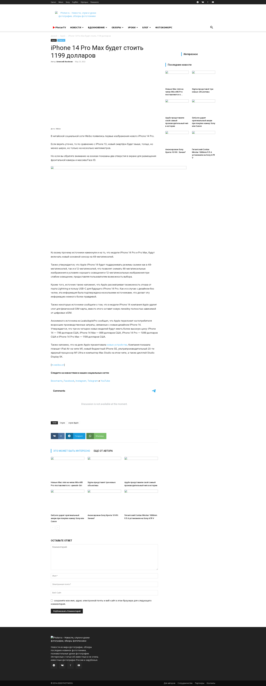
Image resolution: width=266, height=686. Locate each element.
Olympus (84, 2)
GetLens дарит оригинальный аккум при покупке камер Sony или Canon (67, 518)
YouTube (105, 380)
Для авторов (169, 683)
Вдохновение (96, 27)
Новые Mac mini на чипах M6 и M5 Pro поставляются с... (174, 92)
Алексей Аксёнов (64, 61)
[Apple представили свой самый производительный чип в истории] (141, 468)
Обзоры (116, 27)
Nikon (60, 2)
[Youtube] (213, 2)
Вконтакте (56, 380)
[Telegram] (197, 2)
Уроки (131, 27)
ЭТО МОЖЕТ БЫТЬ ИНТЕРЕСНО (71, 450)
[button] (211, 27)
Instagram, (81, 380)
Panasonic (95, 2)
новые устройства (117, 344)
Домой (54, 36)
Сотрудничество (185, 683)
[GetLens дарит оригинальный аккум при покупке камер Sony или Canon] (67, 501)
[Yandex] (208, 2)
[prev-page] (53, 527)
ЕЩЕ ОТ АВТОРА (103, 450)
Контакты (211, 683)
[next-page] (58, 527)
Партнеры (199, 683)
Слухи (62, 423)
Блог (145, 27)
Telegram (93, 380)
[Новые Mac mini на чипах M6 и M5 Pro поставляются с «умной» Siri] (67, 468)
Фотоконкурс (163, 27)
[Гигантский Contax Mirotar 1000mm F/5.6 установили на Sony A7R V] (141, 501)
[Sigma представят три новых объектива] (104, 468)
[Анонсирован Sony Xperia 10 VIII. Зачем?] (104, 501)
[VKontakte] (202, 2)
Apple (62, 36)
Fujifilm (75, 2)
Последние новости (179, 64)
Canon (53, 2)
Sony (68, 2)
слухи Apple (73, 423)
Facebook (69, 380)
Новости (75, 27)
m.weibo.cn (58, 364)
